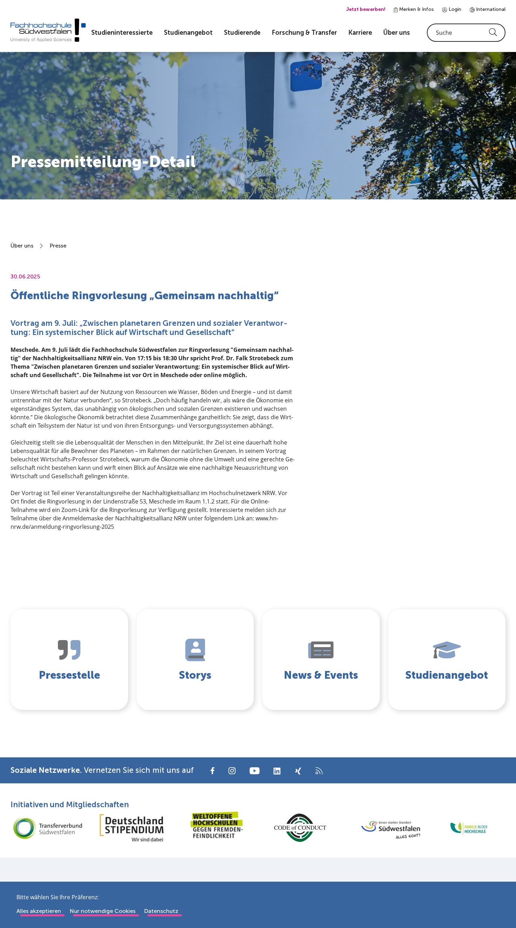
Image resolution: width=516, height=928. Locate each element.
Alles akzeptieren (38, 911)
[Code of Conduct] (300, 827)
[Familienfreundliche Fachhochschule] (468, 827)
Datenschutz (161, 911)
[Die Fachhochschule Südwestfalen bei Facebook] (212, 770)
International (490, 9)
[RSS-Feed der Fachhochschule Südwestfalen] (319, 770)
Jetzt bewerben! (365, 9)
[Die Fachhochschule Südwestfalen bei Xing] (298, 771)
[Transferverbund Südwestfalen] (47, 827)
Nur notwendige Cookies (102, 911)
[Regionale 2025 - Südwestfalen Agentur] (384, 828)
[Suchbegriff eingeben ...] (466, 33)
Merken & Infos (416, 9)
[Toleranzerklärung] (216, 827)
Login (454, 9)
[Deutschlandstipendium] (131, 827)
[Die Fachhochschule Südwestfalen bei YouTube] (254, 770)
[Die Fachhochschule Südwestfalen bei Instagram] (232, 770)
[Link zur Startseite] (48, 30)
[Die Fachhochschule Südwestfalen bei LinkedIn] (276, 771)
